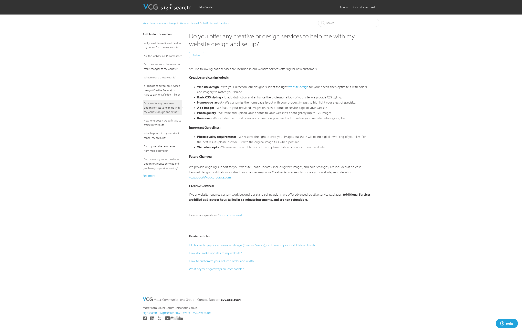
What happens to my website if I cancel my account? (162, 135)
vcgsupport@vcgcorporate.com (210, 177)
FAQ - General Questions (216, 23)
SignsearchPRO (170, 313)
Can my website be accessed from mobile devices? (160, 148)
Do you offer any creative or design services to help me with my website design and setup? (162, 107)
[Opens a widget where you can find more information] (506, 324)
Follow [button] (196, 55)
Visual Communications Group (159, 23)
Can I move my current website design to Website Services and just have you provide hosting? (161, 163)
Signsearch (150, 313)
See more (149, 176)
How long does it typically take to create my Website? (162, 122)
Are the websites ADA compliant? (162, 56)
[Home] (167, 9)
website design (298, 87)
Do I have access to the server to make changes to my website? (162, 66)
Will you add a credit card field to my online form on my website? (162, 45)
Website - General (189, 23)
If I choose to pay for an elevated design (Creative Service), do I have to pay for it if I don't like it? (162, 90)
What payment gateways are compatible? (216, 269)
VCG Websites (202, 313)
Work (186, 313)
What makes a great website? (160, 77)
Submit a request (364, 7)
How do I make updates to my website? (215, 253)
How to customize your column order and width (221, 261)
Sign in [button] (344, 7)
